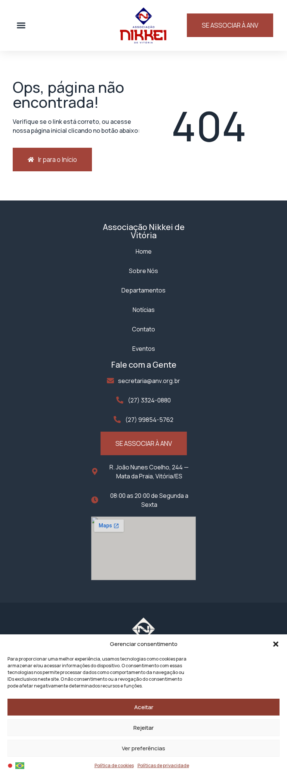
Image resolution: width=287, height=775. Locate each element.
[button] (276, 644)
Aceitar (143, 707)
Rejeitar (143, 728)
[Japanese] (10, 765)
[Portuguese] (20, 765)
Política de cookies (114, 765)
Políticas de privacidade (163, 765)
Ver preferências (143, 748)
